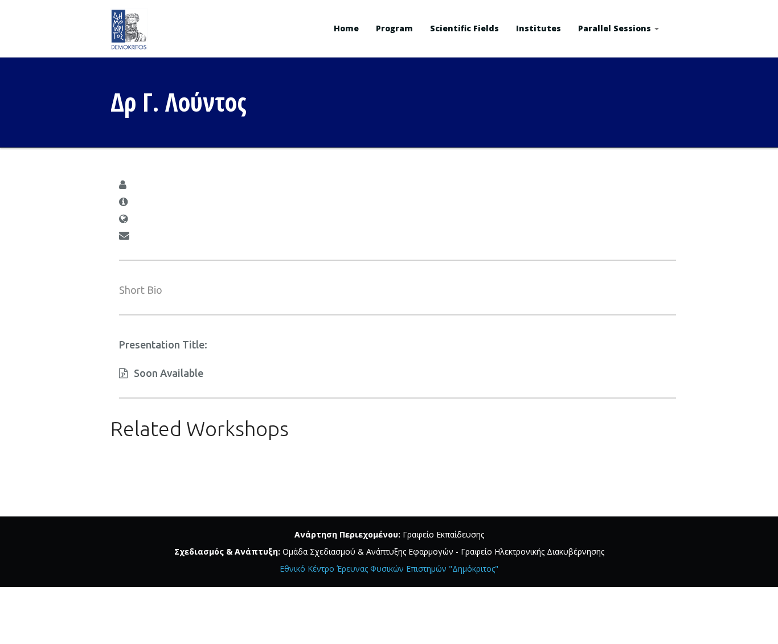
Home (346, 28)
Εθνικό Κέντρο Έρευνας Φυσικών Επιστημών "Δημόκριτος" (389, 568)
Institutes (538, 28)
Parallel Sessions (615, 28)
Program (394, 28)
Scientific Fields (464, 28)
